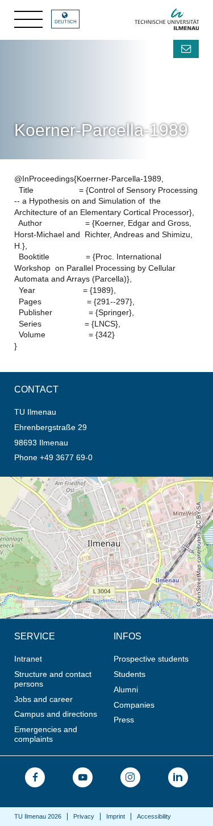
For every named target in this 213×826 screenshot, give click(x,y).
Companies (134, 704)
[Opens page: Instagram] (130, 777)
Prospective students (151, 658)
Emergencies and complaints (45, 734)
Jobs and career (43, 699)
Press (124, 719)
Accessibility (154, 816)
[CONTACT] (186, 49)
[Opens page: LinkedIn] (178, 777)
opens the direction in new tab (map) (66, 481)
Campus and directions (55, 713)
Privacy (83, 816)
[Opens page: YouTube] (83, 777)
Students (129, 674)
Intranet (28, 658)
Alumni (126, 689)
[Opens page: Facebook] (35, 777)
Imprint (115, 816)
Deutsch (66, 21)
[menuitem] (60, 659)
